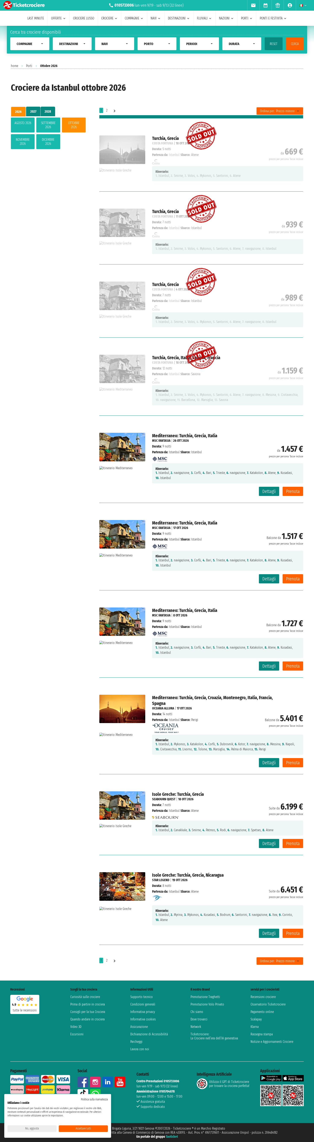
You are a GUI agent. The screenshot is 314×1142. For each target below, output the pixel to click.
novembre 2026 (23, 142)
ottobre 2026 (73, 125)
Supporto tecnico (141, 997)
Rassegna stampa (262, 1034)
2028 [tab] (48, 111)
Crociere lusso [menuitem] (83, 18)
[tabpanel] (48, 134)
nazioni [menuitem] (224, 18)
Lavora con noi (139, 1049)
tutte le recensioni (25, 1010)
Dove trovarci (199, 1019)
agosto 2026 (23, 123)
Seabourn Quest (163, 799)
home (14, 66)
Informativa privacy (142, 1012)
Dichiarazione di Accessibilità (149, 1034)
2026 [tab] (18, 112)
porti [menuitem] (244, 18)
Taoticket (172, 1137)
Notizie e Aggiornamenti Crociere (272, 1042)
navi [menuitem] (154, 18)
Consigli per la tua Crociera (87, 1012)
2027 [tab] (33, 111)
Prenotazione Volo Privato (207, 1004)
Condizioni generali (142, 1004)
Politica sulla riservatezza (94, 1099)
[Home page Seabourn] (165, 816)
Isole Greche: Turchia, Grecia (178, 794)
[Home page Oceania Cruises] (165, 727)
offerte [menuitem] (56, 18)
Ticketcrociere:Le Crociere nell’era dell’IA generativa (214, 1036)
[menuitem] (253, 5)
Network (196, 1027)
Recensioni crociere (263, 997)
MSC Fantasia (161, 441)
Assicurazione (139, 1027)
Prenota (293, 491)
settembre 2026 (48, 125)
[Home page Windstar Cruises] (157, 898)
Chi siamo (197, 1012)
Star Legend (160, 880)
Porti (29, 66)
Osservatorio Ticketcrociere (268, 1004)
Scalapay (256, 1019)
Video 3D (75, 1027)
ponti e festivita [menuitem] (271, 18)
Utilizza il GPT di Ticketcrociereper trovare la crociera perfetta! (229, 1084)
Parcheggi (136, 1042)
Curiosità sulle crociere (85, 997)
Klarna (255, 1027)
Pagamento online (262, 1012)
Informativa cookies (143, 1019)
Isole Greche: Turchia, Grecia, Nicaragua (188, 875)
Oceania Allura (163, 708)
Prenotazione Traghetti (205, 997)
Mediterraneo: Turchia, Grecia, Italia (184, 436)
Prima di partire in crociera (87, 1004)
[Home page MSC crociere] (159, 458)
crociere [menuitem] (107, 18)
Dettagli (269, 491)
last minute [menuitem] (35, 18)
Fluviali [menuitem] (202, 18)
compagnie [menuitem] (132, 18)
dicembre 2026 (48, 142)
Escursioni (77, 1034)
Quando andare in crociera (87, 1019)
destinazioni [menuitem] (177, 18)
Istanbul (174, 452)
